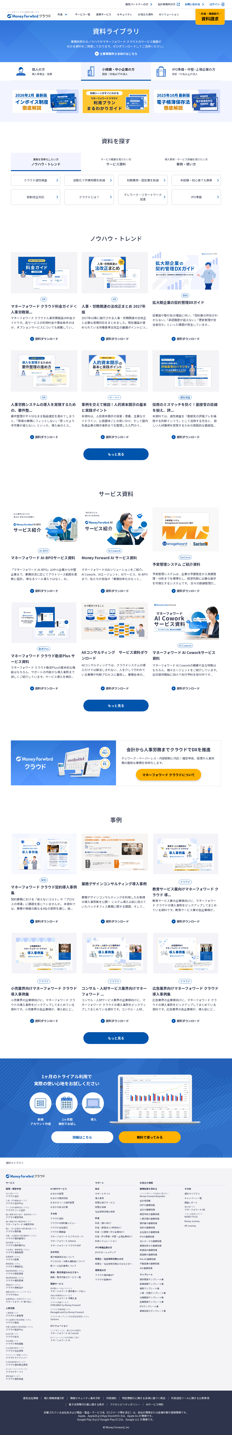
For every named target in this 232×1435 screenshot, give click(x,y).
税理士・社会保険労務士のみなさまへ (113, 1263)
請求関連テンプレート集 (152, 1279)
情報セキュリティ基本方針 (85, 1398)
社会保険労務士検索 (105, 1211)
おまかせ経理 (56, 1193)
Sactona (69, 1318)
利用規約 (111, 1398)
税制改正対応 (35, 197)
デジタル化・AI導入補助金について (67, 1261)
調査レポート (191, 1202)
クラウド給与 (12, 1335)
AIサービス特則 (154, 1404)
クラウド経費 (13, 1258)
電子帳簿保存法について (62, 1256)
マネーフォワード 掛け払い (19, 1300)
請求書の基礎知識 (148, 1223)
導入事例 (99, 1198)
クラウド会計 (12, 1195)
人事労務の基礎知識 (149, 1218)
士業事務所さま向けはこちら (118, 53)
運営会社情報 (30, 1398)
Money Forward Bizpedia (154, 1195)
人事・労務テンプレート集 (153, 1292)
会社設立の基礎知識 (149, 1232)
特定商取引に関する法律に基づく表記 (143, 1398)
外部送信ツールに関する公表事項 (190, 1398)
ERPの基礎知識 (147, 1205)
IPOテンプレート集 (149, 1306)
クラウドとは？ (89, 197)
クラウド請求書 (21, 1230)
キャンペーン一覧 (193, 1198)
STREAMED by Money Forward (65, 1304)
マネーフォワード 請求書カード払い (68, 1290)
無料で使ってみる (150, 1137)
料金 (60, 14)
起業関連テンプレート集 (152, 1301)
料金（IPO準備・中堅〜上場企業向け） (114, 1236)
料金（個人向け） (104, 1223)
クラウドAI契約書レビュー (63, 1223)
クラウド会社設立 (59, 1227)
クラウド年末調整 (14, 1342)
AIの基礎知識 (146, 1268)
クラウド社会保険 (15, 1349)
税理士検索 (100, 1207)
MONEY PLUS (193, 1215)
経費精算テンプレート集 (152, 1283)
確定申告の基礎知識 (149, 1214)
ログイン (215, 4)
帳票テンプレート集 (149, 1288)
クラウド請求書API (104, 1275)
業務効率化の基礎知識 (150, 1245)
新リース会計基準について (63, 1265)
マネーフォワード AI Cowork (65, 1332)
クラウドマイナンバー (17, 1356)
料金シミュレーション (106, 1240)
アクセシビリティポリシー (125, 1404)
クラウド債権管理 (17, 1251)
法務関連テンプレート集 (152, 1297)
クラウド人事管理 (14, 1314)
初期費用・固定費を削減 (143, 180)
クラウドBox (18, 1293)
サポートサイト (102, 1193)
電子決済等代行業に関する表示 (86, 1404)
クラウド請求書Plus (15, 1244)
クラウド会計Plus (16, 1202)
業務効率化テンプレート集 (153, 1310)
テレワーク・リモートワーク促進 (143, 197)
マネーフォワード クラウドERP (65, 1245)
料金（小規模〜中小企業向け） (110, 1231)
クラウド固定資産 (15, 1272)
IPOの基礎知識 (147, 1236)
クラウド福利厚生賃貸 (17, 1363)
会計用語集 (145, 1200)
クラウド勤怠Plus (19, 1328)
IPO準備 (196, 197)
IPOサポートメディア (105, 1252)
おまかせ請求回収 (59, 1198)
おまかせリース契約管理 (62, 1202)
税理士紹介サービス (105, 1202)
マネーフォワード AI (64, 1339)
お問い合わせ (192, 4)
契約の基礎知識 (147, 1227)
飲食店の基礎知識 (148, 1250)
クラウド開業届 (58, 1231)
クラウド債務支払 (14, 1265)
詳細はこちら (82, 1137)
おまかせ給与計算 (59, 1207)
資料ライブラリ (192, 1193)
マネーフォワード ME (195, 1208)
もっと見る (116, 454)
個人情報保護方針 (54, 1398)
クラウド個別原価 (15, 1279)
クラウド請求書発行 (21, 1237)
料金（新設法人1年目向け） (109, 1227)
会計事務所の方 (166, 4)
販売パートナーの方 (136, 4)
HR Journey (190, 1225)
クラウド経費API (103, 1279)
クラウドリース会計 (17, 1209)
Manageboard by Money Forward (67, 1311)
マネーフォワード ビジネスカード (66, 1236)
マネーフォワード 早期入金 (63, 1297)
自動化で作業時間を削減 (89, 180)
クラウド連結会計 (14, 1286)
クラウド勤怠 (18, 1321)
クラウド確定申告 (21, 1216)
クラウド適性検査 (35, 180)
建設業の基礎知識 (148, 1254)
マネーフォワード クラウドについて (168, 774)
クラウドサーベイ (17, 1370)
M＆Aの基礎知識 (148, 1259)
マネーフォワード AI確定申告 (20, 1223)
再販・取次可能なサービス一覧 (65, 1277)
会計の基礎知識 (147, 1209)
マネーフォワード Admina (63, 1240)
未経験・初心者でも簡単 (196, 180)
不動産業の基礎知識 (149, 1263)
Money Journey (192, 1221)
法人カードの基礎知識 (150, 1241)
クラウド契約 (56, 1218)
